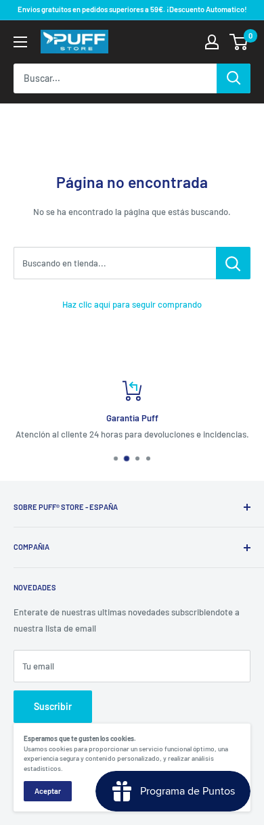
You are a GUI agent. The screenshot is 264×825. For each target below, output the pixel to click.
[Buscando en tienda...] (233, 263)
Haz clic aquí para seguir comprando (132, 304)
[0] (239, 42)
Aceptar (48, 790)
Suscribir (53, 706)
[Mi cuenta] (212, 41)
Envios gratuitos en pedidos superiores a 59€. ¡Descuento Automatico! (132, 9)
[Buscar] (233, 78)
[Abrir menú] (20, 42)
